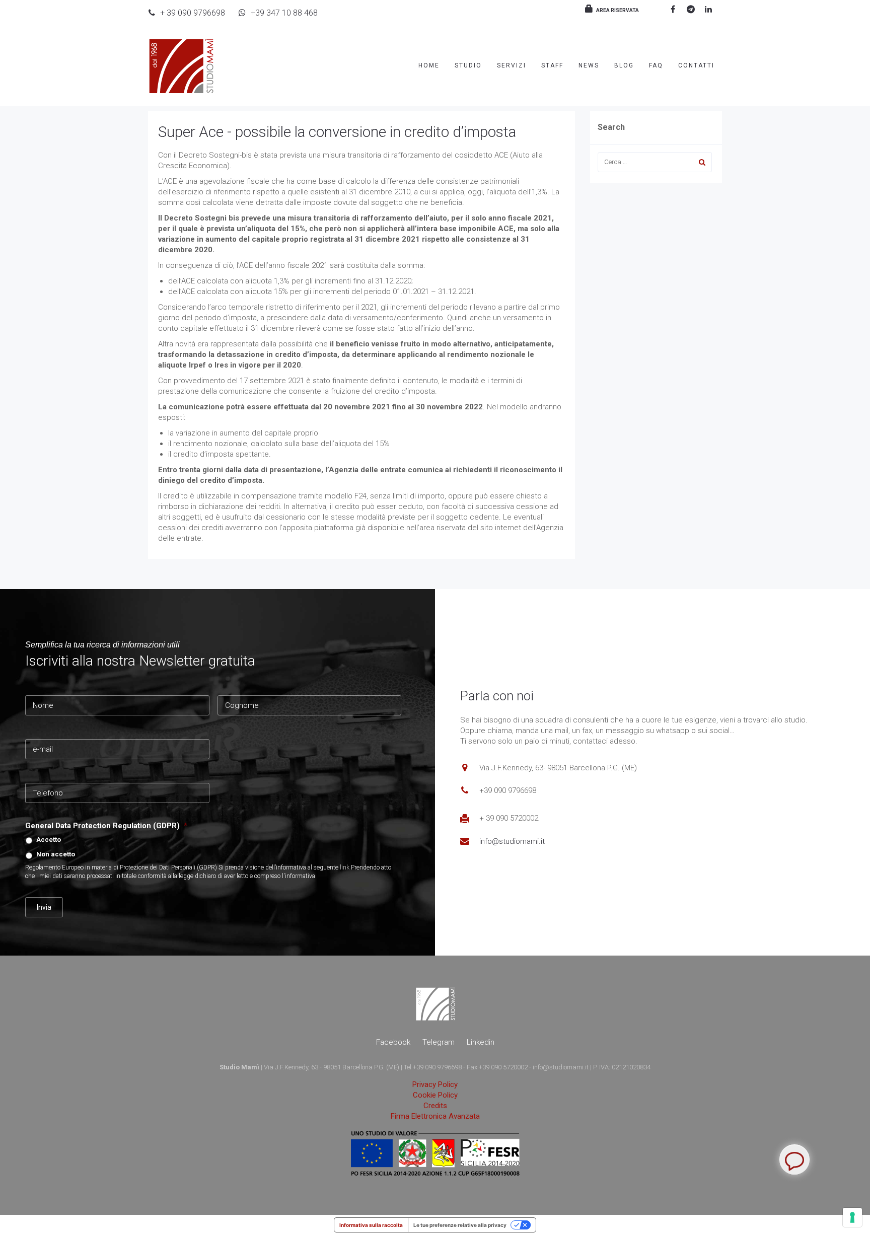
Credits (435, 1105)
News (588, 65)
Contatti (696, 65)
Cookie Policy (435, 1095)
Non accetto (55, 854)
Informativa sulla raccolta (371, 1225)
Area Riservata (617, 10)
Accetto (48, 839)
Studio (468, 65)
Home (429, 65)
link (344, 867)
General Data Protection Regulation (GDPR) (106, 825)
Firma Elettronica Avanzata (435, 1116)
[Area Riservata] (587, 9)
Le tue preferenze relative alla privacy (459, 1225)
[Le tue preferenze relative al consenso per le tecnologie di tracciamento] (852, 1217)
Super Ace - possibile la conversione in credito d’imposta (337, 131)
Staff (552, 65)
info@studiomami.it (512, 841)
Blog (624, 65)
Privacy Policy (435, 1084)
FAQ (656, 65)
